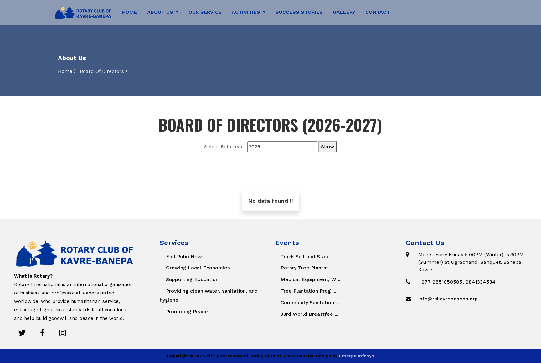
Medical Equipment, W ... (310, 279)
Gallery (344, 12)
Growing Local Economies (198, 268)
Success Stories (299, 12)
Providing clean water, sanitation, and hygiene (209, 295)
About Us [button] (161, 12)
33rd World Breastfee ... (308, 314)
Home (129, 12)
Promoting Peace (187, 311)
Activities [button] (247, 12)
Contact (377, 12)
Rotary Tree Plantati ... (307, 268)
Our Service (205, 12)
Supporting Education (192, 279)
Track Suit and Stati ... (306, 256)
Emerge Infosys (356, 355)
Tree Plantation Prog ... (307, 291)
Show (327, 147)
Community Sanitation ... (309, 302)
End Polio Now (184, 256)
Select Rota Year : (225, 147)
